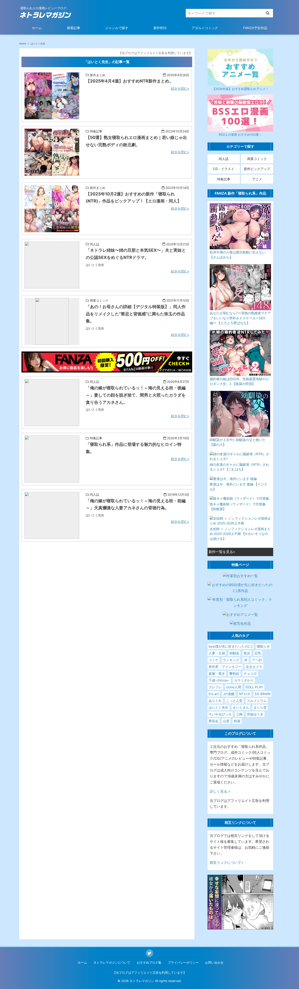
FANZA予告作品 (255, 28)
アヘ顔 (257, 660)
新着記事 (73, 28)
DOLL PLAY (254, 687)
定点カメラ (254, 667)
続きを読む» (180, 88)
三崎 (239, 714)
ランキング (231, 660)
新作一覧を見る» (222, 552)
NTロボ (244, 694)
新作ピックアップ (257, 169)
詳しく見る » (220, 791)
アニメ (257, 179)
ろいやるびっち (220, 714)
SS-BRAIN (262, 694)
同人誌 (224, 159)
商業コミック (257, 159)
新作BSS (160, 28)
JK (246, 660)
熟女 (247, 653)
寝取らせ (263, 646)
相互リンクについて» (226, 862)
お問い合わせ (214, 962)
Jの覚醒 (229, 694)
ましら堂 (260, 707)
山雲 (226, 721)
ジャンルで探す (116, 28)
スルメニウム (257, 701)
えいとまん (241, 707)
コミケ (213, 660)
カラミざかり (244, 680)
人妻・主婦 (217, 653)
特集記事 (223, 179)
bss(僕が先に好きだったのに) (230, 646)
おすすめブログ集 (149, 962)
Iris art (214, 694)
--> (27, 116)
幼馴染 (234, 653)
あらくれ (215, 701)
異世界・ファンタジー (225, 667)
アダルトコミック (205, 28)
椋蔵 (237, 721)
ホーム (37, 28)
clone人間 (233, 687)
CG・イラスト (223, 169)
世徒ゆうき (255, 714)
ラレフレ (215, 687)
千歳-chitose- (219, 680)
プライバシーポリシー (183, 962)
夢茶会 (213, 721)
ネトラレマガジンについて (111, 962)
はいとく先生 (218, 707)
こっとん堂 (234, 701)
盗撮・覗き (217, 673)
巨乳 (258, 653)
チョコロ (250, 673)
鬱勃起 (234, 673)
